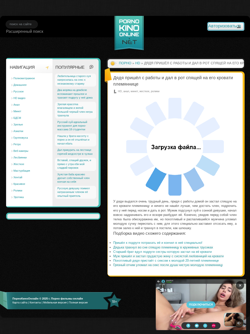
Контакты (35, 302)
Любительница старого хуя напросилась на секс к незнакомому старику (74, 80)
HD (137, 63)
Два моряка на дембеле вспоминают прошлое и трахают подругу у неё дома (75, 94)
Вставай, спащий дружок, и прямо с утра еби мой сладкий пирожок (74, 164)
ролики (155, 91)
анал (126, 91)
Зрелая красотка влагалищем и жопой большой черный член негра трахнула (75, 110)
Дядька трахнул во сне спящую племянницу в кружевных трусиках (163, 247)
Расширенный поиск (24, 31)
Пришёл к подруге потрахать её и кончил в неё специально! (157, 243)
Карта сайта (19, 302)
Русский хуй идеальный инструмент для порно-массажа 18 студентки (72, 126)
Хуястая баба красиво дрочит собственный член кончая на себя (73, 178)
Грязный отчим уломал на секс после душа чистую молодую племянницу (168, 265)
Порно (125, 63)
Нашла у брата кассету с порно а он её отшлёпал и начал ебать (73, 139)
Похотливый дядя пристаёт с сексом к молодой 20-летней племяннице (166, 260)
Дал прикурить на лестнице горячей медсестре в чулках (75, 151)
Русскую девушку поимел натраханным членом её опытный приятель (73, 192)
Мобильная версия (55, 302)
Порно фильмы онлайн (67, 298)
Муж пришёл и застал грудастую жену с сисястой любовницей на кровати (168, 256)
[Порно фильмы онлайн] (129, 34)
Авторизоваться (224, 25)
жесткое (144, 91)
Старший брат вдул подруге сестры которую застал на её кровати (162, 252)
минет (134, 91)
